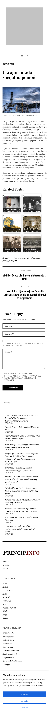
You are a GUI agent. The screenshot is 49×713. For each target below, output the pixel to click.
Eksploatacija (8, 625)
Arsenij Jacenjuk (10, 226)
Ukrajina (13, 228)
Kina (5, 551)
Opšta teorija (8, 601)
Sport (5, 668)
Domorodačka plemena (12, 629)
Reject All (24, 707)
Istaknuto (6, 661)
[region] (24, 692)
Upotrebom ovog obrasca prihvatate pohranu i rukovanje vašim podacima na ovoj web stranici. (22, 345)
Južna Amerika (9, 575)
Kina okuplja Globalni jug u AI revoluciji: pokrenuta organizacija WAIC (22, 414)
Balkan (5, 586)
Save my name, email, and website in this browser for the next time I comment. (23, 312)
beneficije (22, 226)
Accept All (24, 694)
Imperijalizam (8, 604)
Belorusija (7, 565)
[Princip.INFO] (24, 10)
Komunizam (8, 615)
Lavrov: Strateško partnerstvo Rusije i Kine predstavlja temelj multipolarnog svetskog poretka (21, 447)
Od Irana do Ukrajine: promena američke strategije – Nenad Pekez (19, 437)
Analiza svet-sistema (11, 622)
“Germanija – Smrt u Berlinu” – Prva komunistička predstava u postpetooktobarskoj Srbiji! (21, 386)
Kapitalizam (8, 611)
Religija (6, 664)
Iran (4, 572)
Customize (24, 701)
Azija (5, 582)
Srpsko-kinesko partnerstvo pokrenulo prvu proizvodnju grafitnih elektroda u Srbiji (21, 459)
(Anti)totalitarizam (11, 618)
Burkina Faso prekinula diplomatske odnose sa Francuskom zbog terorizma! (21, 478)
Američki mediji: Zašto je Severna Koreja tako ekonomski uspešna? (22, 405)
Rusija (5, 554)
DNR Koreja (8, 558)
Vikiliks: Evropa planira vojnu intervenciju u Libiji (24, 245)
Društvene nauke (10, 657)
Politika (6, 650)
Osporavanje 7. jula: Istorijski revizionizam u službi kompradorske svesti (20, 497)
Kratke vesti (8, 32)
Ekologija (6, 632)
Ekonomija (7, 654)
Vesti (5, 647)
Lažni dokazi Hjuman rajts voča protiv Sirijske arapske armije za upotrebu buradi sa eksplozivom (24, 262)
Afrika (5, 579)
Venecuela (7, 568)
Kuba (5, 561)
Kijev (29, 226)
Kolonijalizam (8, 608)
